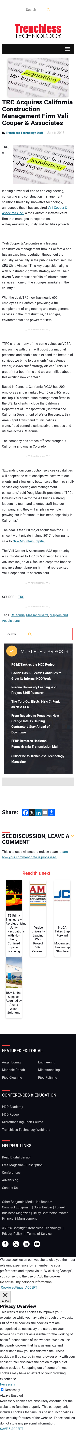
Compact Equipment (16, 1207)
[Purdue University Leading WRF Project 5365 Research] (38, 895)
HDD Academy (12, 1106)
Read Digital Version (16, 1157)
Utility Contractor (45, 1213)
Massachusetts (37, 615)
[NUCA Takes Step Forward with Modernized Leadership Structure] (62, 895)
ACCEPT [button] (31, 1287)
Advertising (10, 1180)
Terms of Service (39, 1233)
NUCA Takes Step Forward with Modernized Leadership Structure (62, 940)
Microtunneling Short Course (22, 1122)
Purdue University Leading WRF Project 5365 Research (38, 940)
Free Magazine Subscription (22, 1165)
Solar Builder (43, 1207)
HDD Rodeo (10, 1114)
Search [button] (49, 9)
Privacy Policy (12, 1233)
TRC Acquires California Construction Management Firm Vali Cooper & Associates (37, 113)
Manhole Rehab (13, 1070)
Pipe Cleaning (12, 1077)
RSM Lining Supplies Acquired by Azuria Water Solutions (14, 1003)
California (18, 615)
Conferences (11, 1172)
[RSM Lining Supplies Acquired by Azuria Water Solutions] (14, 972)
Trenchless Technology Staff (24, 133)
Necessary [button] (7, 1384)
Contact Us (10, 1187)
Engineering (46, 1062)
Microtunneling (49, 1070)
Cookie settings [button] (12, 1287)
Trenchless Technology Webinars (26, 1129)
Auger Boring (11, 1062)
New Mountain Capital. (29, 541)
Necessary (12, 1390)
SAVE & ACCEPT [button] (11, 1429)
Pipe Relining (47, 1077)
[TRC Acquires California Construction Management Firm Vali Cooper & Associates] (38, 77)
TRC (21, 597)
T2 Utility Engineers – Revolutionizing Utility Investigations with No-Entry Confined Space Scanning (14, 933)
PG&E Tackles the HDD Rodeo (33, 664)
